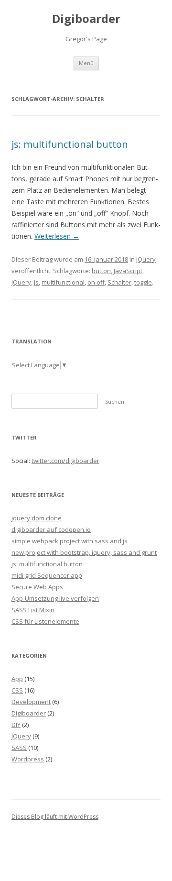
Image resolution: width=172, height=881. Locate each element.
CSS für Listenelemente (45, 621)
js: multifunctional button (69, 144)
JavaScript (128, 270)
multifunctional (63, 282)
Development (31, 701)
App (17, 678)
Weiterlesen (56, 236)
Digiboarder (86, 18)
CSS (17, 690)
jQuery (146, 259)
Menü (86, 62)
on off (96, 282)
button (101, 270)
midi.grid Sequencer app (46, 575)
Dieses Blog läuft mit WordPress (54, 817)
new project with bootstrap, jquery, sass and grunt (84, 552)
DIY (16, 724)
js (36, 282)
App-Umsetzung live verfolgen (55, 598)
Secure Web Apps (37, 587)
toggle (143, 282)
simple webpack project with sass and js (69, 541)
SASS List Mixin (32, 610)
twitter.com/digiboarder (65, 460)
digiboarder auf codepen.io (51, 529)
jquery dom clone (36, 518)
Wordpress (27, 759)
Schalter (119, 282)
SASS (19, 747)
